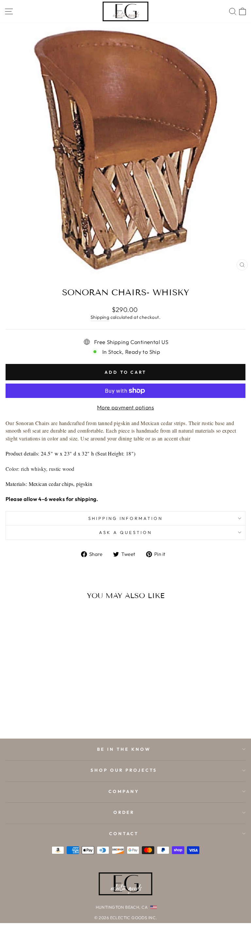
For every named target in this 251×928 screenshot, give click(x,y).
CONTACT (124, 833)
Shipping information (125, 518)
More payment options (125, 407)
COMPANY (124, 791)
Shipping (100, 317)
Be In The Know (124, 749)
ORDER (124, 812)
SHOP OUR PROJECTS (124, 770)
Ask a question (125, 532)
